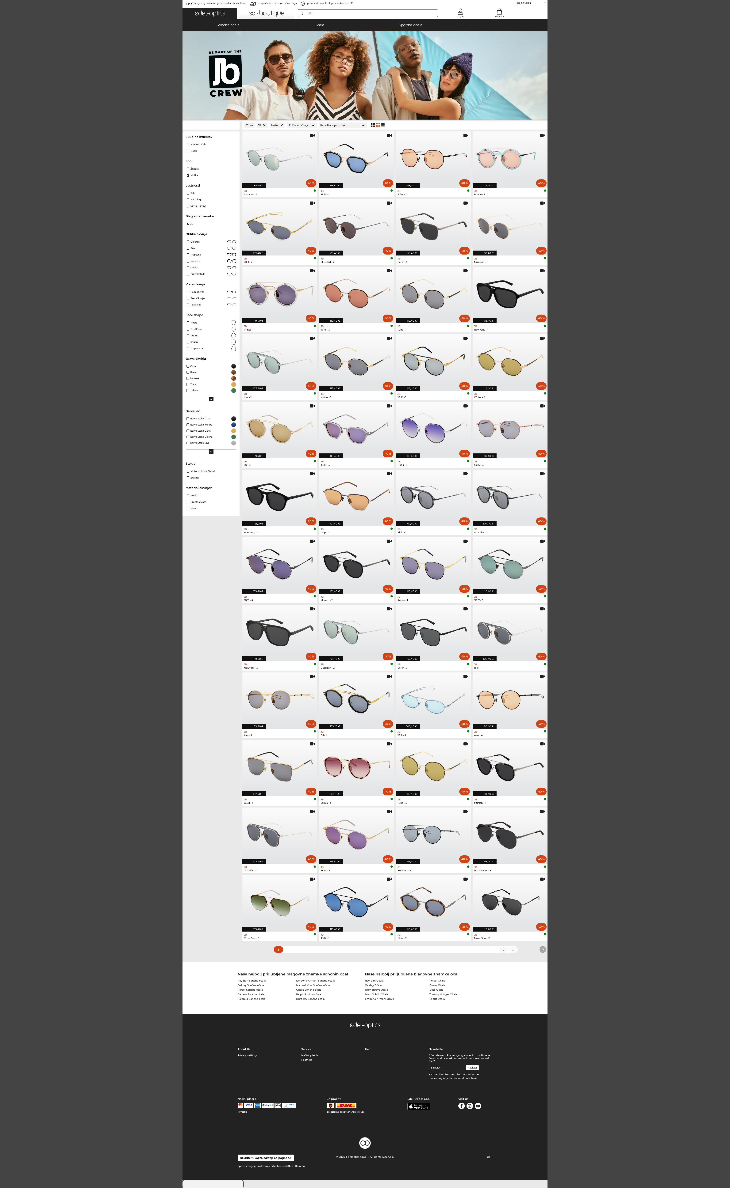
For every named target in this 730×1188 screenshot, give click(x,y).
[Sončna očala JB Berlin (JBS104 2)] (433, 225)
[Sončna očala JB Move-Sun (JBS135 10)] (510, 901)
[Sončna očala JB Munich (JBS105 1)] (510, 766)
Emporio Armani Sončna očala (315, 980)
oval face (196, 329)
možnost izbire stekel (202, 471)
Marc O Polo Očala (376, 994)
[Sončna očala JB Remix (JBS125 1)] (433, 563)
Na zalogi (195, 199)
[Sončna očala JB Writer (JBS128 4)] (510, 360)
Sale (192, 193)
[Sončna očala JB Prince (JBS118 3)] (510, 157)
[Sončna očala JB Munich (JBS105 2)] (356, 563)
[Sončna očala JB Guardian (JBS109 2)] (356, 631)
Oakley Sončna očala (251, 985)
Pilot (193, 248)
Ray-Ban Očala (374, 980)
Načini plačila (310, 1055)
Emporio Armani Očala (379, 998)
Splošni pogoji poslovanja (254, 1165)
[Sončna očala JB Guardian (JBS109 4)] (510, 496)
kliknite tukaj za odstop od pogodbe (265, 1158)
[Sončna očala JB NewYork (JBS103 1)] (510, 293)
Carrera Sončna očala (251, 994)
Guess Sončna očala (308, 989)
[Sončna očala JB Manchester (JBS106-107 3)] (510, 834)
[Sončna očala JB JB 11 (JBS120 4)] (433, 698)
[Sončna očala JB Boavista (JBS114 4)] (433, 834)
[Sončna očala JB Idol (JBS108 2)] (279, 360)
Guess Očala (437, 985)
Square (194, 342)
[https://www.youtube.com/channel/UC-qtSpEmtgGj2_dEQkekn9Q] (478, 1106)
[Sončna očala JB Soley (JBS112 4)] (433, 157)
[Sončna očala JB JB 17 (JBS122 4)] (279, 563)
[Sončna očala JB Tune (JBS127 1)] (433, 293)
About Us (244, 1049)
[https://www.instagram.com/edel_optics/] (470, 1106)
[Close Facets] (211, 125)
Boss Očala (436, 989)
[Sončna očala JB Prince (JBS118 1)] (279, 293)
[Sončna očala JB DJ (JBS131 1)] (356, 698)
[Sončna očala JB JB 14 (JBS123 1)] (433, 360)
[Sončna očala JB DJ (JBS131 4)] (279, 428)
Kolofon (300, 1165)
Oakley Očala (373, 985)
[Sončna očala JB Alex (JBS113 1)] (279, 698)
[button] (209, 13)
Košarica (499, 16)
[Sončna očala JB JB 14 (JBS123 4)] (356, 834)
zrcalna (194, 477)
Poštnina (307, 1059)
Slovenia (526, 2)
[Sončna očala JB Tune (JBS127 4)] (433, 766)
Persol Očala (437, 980)
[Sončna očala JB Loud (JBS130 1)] (279, 766)
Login (460, 16)
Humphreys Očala (376, 989)
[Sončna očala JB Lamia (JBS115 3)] (356, 766)
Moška (194, 175)
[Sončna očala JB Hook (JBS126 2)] (433, 428)
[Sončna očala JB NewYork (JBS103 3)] (279, 631)
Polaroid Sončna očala (252, 998)
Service (306, 1049)
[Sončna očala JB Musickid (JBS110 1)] (510, 225)
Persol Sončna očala (250, 989)
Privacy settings (248, 1055)
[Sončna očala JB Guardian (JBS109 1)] (279, 834)
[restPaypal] (268, 1105)
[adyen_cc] (240, 1105)
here (474, 1078)
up (489, 1156)
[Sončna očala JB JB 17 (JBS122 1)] (356, 901)
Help (368, 1049)
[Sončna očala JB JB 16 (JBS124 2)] (356, 157)
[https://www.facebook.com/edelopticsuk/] (461, 1106)
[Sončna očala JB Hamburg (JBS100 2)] (279, 496)
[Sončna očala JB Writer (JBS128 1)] (356, 360)
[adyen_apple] (278, 1105)
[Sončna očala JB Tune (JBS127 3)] (356, 293)
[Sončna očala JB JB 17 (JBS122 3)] (510, 563)
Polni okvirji (197, 291)
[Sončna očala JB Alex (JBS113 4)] (510, 698)
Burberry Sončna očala (310, 998)
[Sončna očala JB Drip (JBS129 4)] (356, 496)
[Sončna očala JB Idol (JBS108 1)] (510, 631)
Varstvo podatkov (283, 1165)
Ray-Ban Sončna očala (252, 980)
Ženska (194, 168)
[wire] (289, 1105)
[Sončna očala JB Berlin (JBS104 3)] (433, 631)
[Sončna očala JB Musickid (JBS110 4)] (356, 225)
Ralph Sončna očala (308, 994)
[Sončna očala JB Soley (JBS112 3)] (510, 428)
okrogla (195, 241)
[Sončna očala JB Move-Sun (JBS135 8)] (279, 901)
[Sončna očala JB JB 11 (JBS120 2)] (279, 225)
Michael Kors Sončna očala (313, 985)
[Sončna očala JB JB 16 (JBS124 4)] (356, 428)
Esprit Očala (437, 998)
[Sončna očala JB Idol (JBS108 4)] (433, 496)
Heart (193, 322)
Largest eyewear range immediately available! (220, 3)
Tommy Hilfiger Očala (443, 994)
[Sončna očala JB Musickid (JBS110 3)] (279, 157)
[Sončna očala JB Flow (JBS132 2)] (433, 901)
